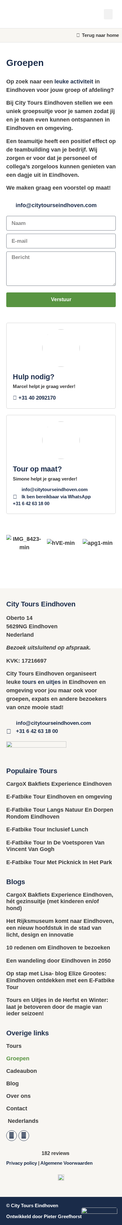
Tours (14, 1046)
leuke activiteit (73, 81)
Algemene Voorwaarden (66, 1163)
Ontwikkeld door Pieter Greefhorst (44, 1216)
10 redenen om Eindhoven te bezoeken (58, 947)
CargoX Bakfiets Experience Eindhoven (59, 784)
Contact (16, 1108)
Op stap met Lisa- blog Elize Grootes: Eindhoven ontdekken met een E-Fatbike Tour (60, 980)
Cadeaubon (21, 1071)
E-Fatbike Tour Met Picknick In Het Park (59, 862)
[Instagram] (23, 1135)
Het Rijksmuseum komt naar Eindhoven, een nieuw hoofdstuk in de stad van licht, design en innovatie (60, 928)
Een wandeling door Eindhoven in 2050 (58, 961)
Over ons (18, 1096)
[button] (108, 14)
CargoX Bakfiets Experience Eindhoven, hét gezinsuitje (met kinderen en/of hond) (59, 901)
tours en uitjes (41, 682)
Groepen (17, 1058)
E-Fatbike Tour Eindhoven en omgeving (59, 797)
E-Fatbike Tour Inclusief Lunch (47, 829)
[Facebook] (11, 1135)
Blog (12, 1083)
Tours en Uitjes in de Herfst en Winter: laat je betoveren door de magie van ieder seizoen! (57, 1007)
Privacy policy (21, 1163)
